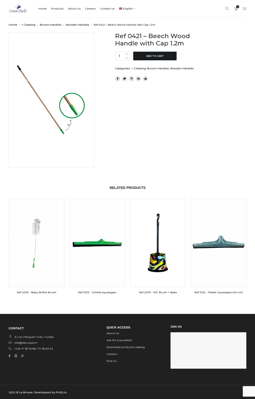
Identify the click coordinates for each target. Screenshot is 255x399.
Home (13, 24)
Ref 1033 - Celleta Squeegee (97, 292)
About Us (113, 333)
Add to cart (155, 56)
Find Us (112, 361)
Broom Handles (50, 24)
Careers (112, 354)
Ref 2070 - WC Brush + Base (158, 292)
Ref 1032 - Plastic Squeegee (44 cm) (218, 292)
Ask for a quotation (119, 340)
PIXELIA (61, 392)
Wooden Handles (77, 24)
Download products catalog (126, 347)
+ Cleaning (28, 24)
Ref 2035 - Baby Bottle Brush (36, 292)
